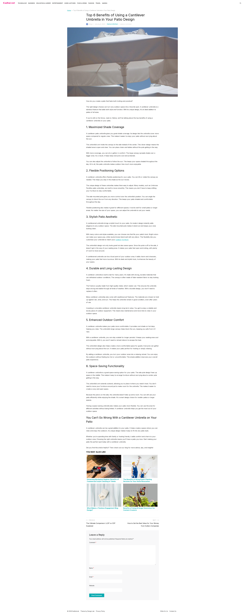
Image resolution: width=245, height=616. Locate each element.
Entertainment (57, 3)
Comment (92, 542)
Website (91, 585)
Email (91, 577)
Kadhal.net (9, 3)
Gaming (104, 3)
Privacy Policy (100, 611)
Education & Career (43, 3)
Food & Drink (82, 3)
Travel (98, 3)
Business (31, 3)
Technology (22, 3)
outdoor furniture (122, 240)
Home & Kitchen (70, 3)
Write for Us (164, 611)
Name (91, 568)
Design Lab (90, 611)
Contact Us (172, 611)
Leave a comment (125, 24)
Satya (91, 24)
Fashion (91, 3)
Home (69, 10)
